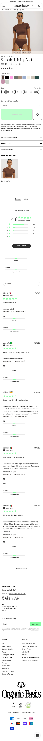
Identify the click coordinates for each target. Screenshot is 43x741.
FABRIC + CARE (6, 143)
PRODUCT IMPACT (7, 149)
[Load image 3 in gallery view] (22, 49)
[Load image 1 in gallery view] (18, 49)
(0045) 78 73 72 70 (12, 597)
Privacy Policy (35, 630)
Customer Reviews (7, 674)
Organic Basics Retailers (30, 660)
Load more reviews (21, 569)
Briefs (7, 10)
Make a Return (6, 646)
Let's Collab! (26, 652)
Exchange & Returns (8, 655)
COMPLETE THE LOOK (8, 156)
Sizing (4, 652)
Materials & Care (7, 660)
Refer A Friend (26, 649)
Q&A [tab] (26, 199)
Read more (35, 414)
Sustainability (6, 666)
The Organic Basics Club (29, 646)
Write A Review (21, 246)
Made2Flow (5, 668)
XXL (31, 92)
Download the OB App (28, 643)
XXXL (36, 92)
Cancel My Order (7, 657)
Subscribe (35, 624)
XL (26, 92)
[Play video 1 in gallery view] (24, 49)
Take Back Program (8, 671)
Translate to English (10, 472)
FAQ (3, 643)
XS (8, 92)
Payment (4, 663)
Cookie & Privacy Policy (28, 712)
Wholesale (25, 655)
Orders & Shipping (7, 649)
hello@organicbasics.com (17, 593)
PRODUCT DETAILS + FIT (9, 137)
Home (2, 10)
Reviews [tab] (18, 199)
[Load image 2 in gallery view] (20, 49)
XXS (3, 92)
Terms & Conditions (13, 712)
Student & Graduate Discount (31, 657)
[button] (4, 6)
